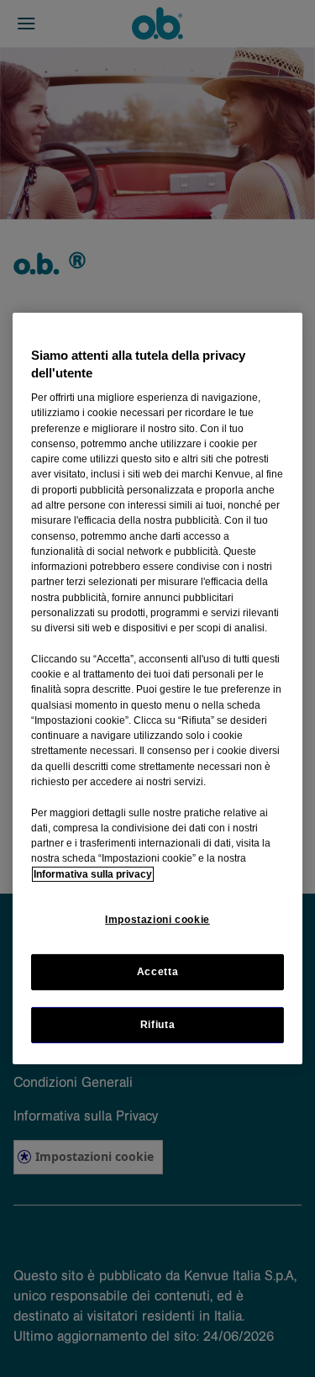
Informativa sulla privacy (93, 874)
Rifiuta (157, 1025)
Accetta (157, 972)
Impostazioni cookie (157, 920)
